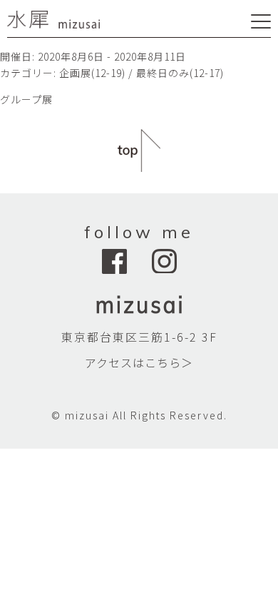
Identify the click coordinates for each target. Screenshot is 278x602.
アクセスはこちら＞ (139, 362)
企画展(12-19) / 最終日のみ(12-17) (141, 73)
